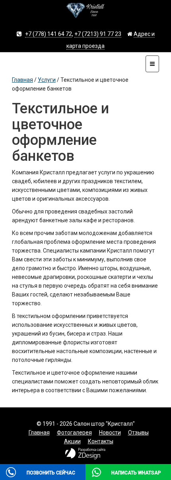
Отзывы (138, 432)
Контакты (100, 441)
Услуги (47, 80)
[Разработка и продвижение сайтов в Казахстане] (85, 457)
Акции (72, 441)
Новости (110, 432)
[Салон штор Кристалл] (85, 14)
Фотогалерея (74, 432)
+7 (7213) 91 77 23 (97, 34)
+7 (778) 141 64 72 (48, 34)
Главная (22, 80)
